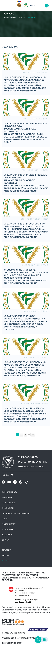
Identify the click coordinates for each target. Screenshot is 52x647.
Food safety (7, 529)
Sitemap (5, 555)
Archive (5, 561)
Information (8, 508)
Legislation (7, 497)
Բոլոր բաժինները (6, 6)
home (6, 17)
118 (12, 475)
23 (33, 434)
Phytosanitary (8, 524)
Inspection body (18, 17)
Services (5, 519)
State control (8, 503)
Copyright (6, 550)
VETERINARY (7, 535)
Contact (5, 540)
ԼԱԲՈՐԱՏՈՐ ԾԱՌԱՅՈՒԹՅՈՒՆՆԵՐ (16, 513)
